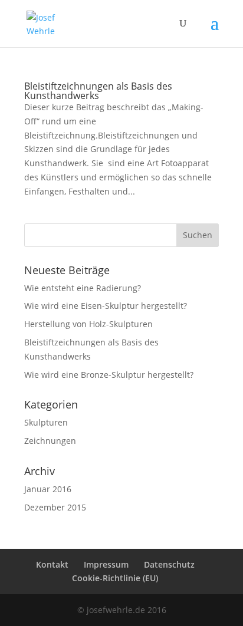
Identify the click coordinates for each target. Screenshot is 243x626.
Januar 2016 (47, 489)
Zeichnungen (50, 440)
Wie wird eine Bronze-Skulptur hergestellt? (108, 374)
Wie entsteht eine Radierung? (82, 288)
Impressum (106, 564)
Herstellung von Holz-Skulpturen (88, 324)
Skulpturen (46, 422)
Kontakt (52, 564)
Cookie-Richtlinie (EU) (115, 578)
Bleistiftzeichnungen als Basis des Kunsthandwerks (98, 91)
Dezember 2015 (55, 507)
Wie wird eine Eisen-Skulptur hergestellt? (105, 305)
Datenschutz (169, 564)
